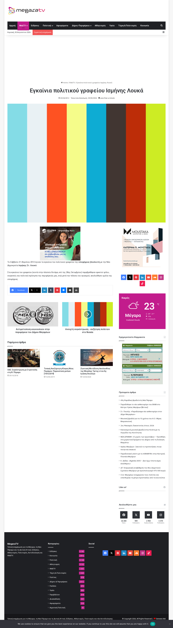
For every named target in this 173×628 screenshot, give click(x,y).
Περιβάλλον (55, 594)
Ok (153, 624)
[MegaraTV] (27, 10)
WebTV (22, 25)
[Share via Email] (70, 290)
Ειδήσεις (35, 25)
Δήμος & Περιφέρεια (58, 581)
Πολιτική (47, 25)
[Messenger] (63, 290)
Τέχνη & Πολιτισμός (127, 25)
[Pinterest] (57, 290)
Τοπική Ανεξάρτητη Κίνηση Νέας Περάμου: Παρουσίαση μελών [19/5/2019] (59, 371)
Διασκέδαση (55, 599)
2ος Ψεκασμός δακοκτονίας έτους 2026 (137, 425)
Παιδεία (53, 586)
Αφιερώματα (62, 25)
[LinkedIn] (44, 290)
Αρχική (12, 25)
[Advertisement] (86, 58)
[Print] (76, 290)
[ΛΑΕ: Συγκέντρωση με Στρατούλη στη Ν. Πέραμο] (23, 358)
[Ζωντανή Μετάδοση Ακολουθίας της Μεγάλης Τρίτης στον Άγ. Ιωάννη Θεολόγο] (96, 357)
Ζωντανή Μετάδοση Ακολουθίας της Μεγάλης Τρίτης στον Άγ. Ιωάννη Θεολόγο (95, 371)
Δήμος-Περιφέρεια (80, 25)
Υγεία (111, 25)
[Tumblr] (51, 290)
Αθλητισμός (100, 25)
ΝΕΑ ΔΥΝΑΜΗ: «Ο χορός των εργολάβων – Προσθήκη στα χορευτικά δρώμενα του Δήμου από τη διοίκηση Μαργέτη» (143, 440)
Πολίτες (53, 577)
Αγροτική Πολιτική (57, 607)
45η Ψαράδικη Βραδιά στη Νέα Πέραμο (137, 400)
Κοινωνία (144, 25)
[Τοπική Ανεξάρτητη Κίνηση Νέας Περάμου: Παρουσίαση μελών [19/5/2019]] (60, 357)
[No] (169, 624)
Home (65, 83)
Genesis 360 (161, 619)
